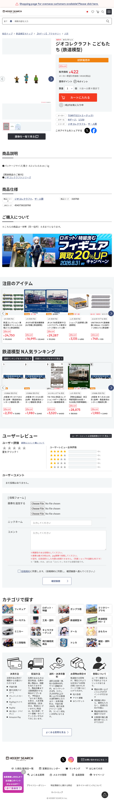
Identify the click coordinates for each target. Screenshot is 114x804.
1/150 (81, 119)
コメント (13, 532)
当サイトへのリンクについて (89, 785)
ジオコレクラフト (77, 124)
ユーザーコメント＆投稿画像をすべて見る (90, 436)
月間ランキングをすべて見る (47, 358)
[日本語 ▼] (87, 11)
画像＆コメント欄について (32, 442)
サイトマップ (57, 792)
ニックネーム (15, 521)
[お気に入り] (92, 11)
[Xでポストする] (87, 130)
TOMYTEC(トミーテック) (80, 115)
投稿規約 (25, 571)
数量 (61, 88)
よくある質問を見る (56, 732)
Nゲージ (72, 119)
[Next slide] (51, 79)
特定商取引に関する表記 (61, 785)
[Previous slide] (3, 313)
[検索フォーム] (102, 11)
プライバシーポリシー (36, 785)
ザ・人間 (92, 124)
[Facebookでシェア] (94, 130)
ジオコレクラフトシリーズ (17, 177)
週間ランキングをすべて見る (16, 358)
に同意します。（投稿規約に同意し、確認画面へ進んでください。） (58, 571)
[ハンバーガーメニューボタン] (109, 12)
